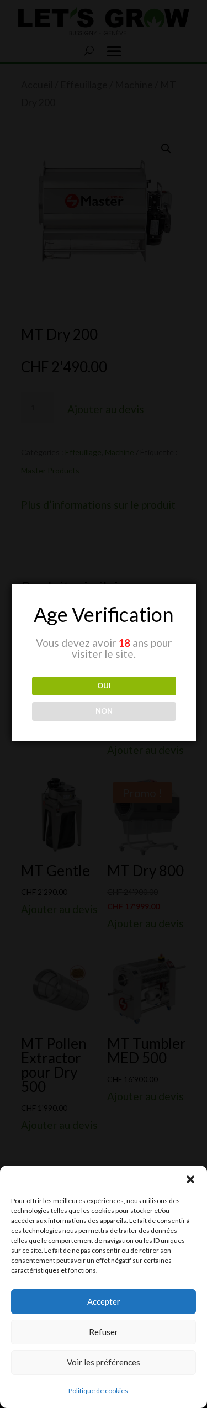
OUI (104, 685)
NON (104, 710)
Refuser (103, 1332)
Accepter (103, 1301)
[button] (190, 1179)
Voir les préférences (103, 1362)
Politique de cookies (98, 1390)
